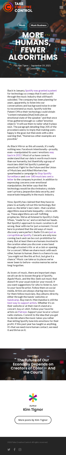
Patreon (22, 311)
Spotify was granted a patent (41, 90)
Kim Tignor (23, 65)
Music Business (38, 25)
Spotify (27, 234)
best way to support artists (22, 302)
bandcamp (13, 299)
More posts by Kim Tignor (33, 419)
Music (22, 25)
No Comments (33, 68)
